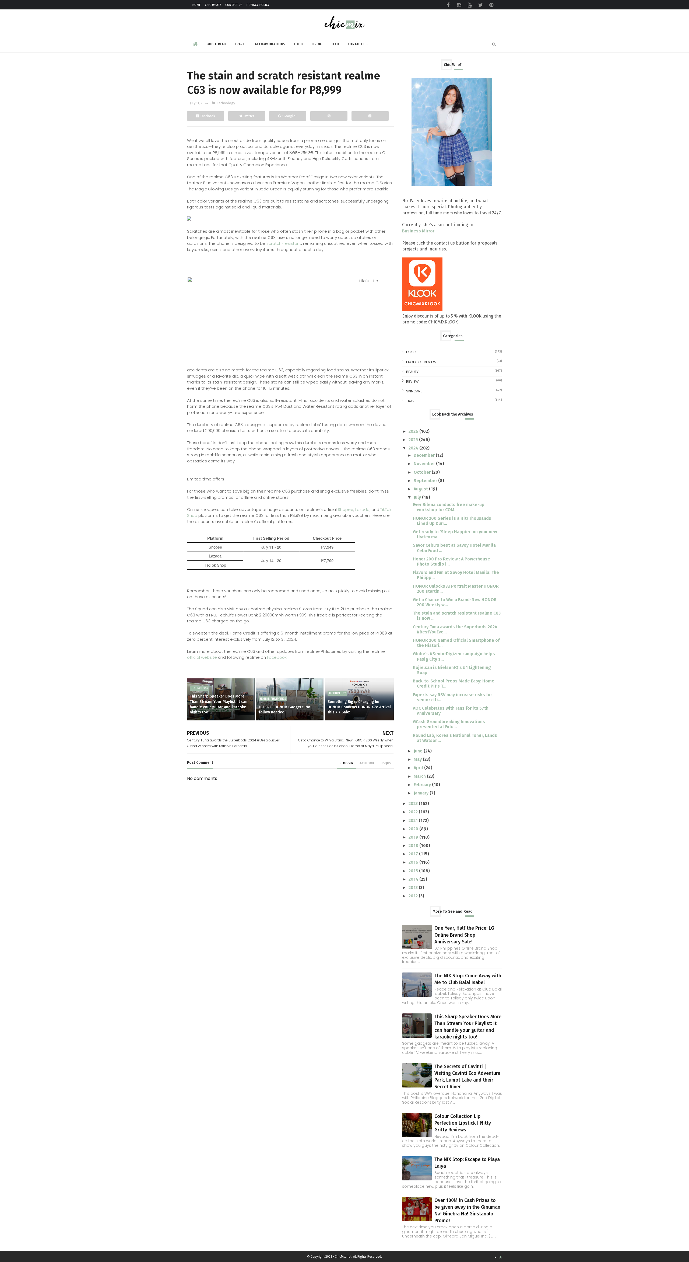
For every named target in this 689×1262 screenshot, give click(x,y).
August (421, 488)
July (418, 497)
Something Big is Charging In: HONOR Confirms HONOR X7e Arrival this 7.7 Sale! (359, 706)
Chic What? (213, 5)
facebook (366, 763)
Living (317, 44)
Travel (240, 44)
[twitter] (480, 5)
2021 (414, 820)
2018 (414, 845)
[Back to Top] (500, 1257)
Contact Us (233, 5)
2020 (414, 828)
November (425, 463)
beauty (412, 371)
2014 (414, 879)
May (418, 759)
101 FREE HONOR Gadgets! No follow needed (284, 710)
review (412, 381)
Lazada (362, 509)
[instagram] (459, 5)
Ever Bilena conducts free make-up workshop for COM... (448, 507)
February (423, 784)
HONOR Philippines (273, 698)
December (425, 455)
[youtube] (469, 5)
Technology (226, 103)
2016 (414, 862)
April (419, 767)
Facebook (277, 657)
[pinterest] (491, 5)
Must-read (217, 44)
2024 (414, 448)
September (426, 480)
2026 (414, 431)
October (423, 472)
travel (412, 400)
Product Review (421, 362)
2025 (414, 439)
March (420, 776)
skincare (414, 391)
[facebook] (448, 5)
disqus (385, 763)
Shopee (345, 509)
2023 (414, 803)
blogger (346, 763)
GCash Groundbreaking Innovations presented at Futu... (449, 724)
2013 (414, 887)
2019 (414, 837)
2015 (414, 870)
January (422, 793)
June (419, 751)
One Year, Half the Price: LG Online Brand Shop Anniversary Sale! (464, 934)
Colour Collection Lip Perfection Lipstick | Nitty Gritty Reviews (462, 1123)
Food (298, 44)
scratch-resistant (283, 243)
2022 (414, 811)
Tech (335, 44)
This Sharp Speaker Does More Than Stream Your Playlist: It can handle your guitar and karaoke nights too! (218, 704)
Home (196, 5)
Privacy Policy (258, 5)
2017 (414, 853)
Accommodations (270, 44)
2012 (414, 895)
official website (202, 657)
